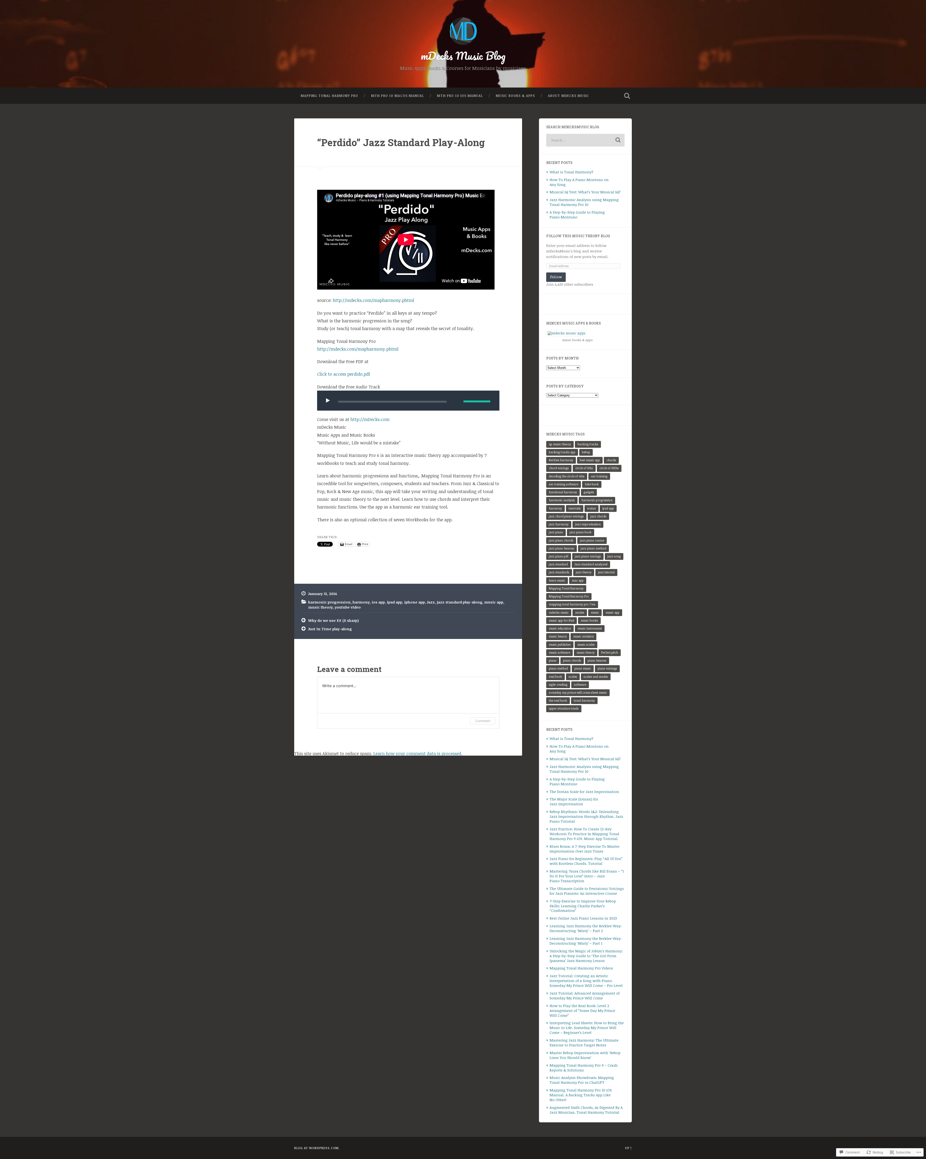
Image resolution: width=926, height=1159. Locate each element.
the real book (558, 700)
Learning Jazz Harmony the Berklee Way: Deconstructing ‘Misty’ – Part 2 (585, 928)
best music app (590, 460)
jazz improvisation (588, 524)
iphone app (414, 602)
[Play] (329, 400)
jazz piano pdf (558, 556)
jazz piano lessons (561, 548)
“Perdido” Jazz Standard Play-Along (401, 142)
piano (553, 660)
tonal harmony (584, 700)
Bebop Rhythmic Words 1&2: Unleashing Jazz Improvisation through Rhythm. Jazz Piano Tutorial (586, 816)
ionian (591, 508)
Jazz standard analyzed (590, 564)
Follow (556, 277)
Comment (482, 721)
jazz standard (558, 564)
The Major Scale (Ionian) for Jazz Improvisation (574, 801)
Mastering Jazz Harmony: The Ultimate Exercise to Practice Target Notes (584, 1042)
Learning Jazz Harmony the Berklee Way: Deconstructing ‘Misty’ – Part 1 (585, 941)
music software (559, 653)
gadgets (589, 492)
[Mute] (456, 401)
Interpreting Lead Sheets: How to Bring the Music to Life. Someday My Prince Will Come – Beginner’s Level (587, 1027)
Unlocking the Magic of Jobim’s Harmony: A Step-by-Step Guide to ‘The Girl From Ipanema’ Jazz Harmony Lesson (586, 956)
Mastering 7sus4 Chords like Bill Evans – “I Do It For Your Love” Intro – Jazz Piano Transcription (587, 876)
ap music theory (560, 444)
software (580, 685)
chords (611, 460)
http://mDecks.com (369, 419)
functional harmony (563, 492)
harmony (361, 602)
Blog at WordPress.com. (317, 1148)
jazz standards (559, 572)
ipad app (394, 602)
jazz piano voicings (588, 556)
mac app (578, 580)
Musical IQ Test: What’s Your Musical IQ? (585, 192)
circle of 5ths (584, 468)
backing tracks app (562, 452)
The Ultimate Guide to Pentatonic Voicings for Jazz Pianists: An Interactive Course (587, 891)
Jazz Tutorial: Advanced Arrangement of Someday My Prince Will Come (585, 995)
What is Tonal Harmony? (571, 171)
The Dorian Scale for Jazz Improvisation (584, 791)
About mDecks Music (568, 95)
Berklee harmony (561, 460)
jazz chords (598, 516)
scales (573, 677)
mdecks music (559, 612)
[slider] (476, 401)
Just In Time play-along (330, 628)
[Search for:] (585, 140)
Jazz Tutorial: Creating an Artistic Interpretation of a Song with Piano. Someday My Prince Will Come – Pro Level (586, 980)
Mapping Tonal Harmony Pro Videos (581, 968)
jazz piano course (592, 540)
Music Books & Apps (515, 95)
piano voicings (607, 668)
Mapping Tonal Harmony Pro (329, 95)
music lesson (558, 636)
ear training (599, 476)
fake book (592, 484)
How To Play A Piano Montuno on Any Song (579, 182)
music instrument (590, 628)
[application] (408, 401)
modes (579, 612)
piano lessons (597, 660)
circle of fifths (609, 468)
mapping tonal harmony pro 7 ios (572, 604)
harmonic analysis (562, 500)
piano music (582, 668)
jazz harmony (559, 524)
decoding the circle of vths (567, 476)
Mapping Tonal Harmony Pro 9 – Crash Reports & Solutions (584, 1067)
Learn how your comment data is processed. (417, 753)
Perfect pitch (609, 653)
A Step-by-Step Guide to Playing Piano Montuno (577, 214)
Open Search (627, 96)
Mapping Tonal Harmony (566, 588)
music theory (320, 607)
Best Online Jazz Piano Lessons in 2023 (583, 918)
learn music (557, 580)
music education (560, 628)
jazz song (614, 556)
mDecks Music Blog (463, 55)
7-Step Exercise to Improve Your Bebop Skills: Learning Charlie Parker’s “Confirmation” (583, 906)
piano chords (572, 660)
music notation (583, 636)
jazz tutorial (606, 572)
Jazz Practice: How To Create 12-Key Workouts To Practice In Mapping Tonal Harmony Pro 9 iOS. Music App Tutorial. (584, 834)
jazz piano (556, 532)
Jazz (431, 602)
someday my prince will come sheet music (578, 693)
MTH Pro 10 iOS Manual (460, 95)
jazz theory (584, 572)
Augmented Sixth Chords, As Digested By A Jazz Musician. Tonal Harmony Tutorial (586, 1110)
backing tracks (588, 444)
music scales (586, 645)
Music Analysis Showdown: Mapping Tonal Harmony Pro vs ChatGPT (582, 1080)
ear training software (563, 484)
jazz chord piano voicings (566, 516)
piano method (558, 668)
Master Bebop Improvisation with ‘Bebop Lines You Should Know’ (585, 1055)
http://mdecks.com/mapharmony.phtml (373, 300)
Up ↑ (628, 1148)
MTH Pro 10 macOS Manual (397, 95)
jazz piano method (593, 548)
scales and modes (596, 677)
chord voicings (559, 468)
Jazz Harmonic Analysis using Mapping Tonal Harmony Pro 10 (584, 202)
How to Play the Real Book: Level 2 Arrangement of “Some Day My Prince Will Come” (582, 1010)
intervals (575, 508)
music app (493, 602)
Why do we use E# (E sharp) (333, 620)
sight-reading (558, 685)
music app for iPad (561, 620)
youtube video (348, 607)
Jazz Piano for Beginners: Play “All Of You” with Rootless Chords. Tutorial (586, 861)
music (595, 612)
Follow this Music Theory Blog (578, 236)
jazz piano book (581, 532)
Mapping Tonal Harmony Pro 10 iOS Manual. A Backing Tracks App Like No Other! (581, 1095)
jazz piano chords (561, 540)
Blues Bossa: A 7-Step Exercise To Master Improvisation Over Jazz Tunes (585, 849)
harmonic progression (329, 602)
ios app (378, 602)
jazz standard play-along (459, 602)
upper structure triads (564, 708)
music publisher (560, 645)
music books (589, 620)
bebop (586, 452)
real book (555, 677)
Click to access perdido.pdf (343, 374)
